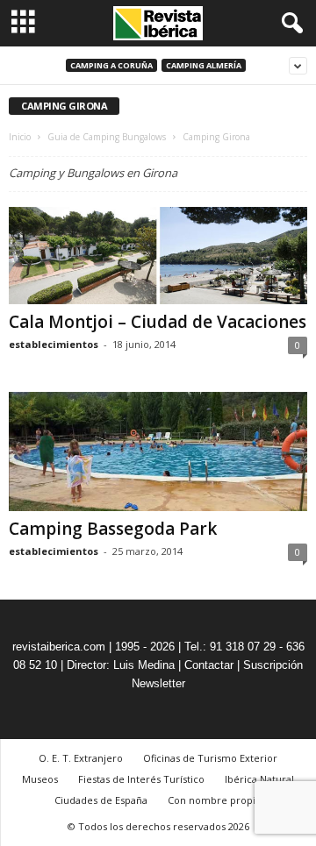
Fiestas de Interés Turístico (141, 779)
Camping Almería (203, 65)
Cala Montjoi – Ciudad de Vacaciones (157, 321)
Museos (40, 779)
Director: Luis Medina (121, 665)
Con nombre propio (215, 800)
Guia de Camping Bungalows (106, 137)
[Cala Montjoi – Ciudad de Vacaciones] (158, 255)
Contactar (208, 665)
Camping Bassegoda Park (113, 528)
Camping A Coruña (111, 65)
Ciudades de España (100, 800)
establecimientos (53, 344)
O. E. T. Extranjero (81, 757)
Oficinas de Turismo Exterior (210, 757)
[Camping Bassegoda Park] (158, 452)
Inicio (20, 137)
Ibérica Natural (259, 779)
